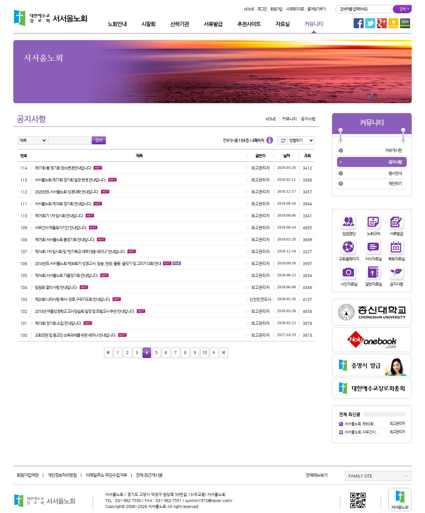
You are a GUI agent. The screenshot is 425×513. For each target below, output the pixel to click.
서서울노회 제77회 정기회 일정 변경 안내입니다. (70, 180)
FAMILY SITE (360, 476)
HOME (249, 9)
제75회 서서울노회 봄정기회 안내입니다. (65, 239)
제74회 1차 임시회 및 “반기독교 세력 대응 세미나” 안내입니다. (80, 251)
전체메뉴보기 (316, 475)
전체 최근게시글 (149, 475)
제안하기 (395, 183)
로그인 (262, 9)
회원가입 (276, 9)
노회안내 (117, 24)
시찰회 (148, 24)
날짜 (286, 155)
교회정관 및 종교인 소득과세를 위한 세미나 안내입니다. (75, 335)
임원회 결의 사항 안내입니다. (56, 287)
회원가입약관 (28, 475)
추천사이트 (249, 24)
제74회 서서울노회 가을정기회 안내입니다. (66, 275)
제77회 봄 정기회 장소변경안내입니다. (63, 168)
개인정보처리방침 (62, 475)
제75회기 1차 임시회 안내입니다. (59, 215)
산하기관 (179, 24)
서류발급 (213, 24)
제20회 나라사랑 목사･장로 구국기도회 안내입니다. (73, 299)
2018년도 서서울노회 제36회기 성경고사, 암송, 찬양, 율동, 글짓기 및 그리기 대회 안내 (98, 263)
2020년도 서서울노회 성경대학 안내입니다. (67, 191)
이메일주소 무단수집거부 (106, 475)
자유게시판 (393, 150)
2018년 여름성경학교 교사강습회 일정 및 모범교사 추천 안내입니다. (85, 311)
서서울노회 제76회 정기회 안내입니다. (63, 203)
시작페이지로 (295, 9)
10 (204, 352)
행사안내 (395, 173)
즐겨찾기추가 (316, 9)
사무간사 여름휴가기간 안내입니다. (61, 227)
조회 (307, 155)
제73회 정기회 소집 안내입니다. (58, 323)
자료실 (283, 24)
